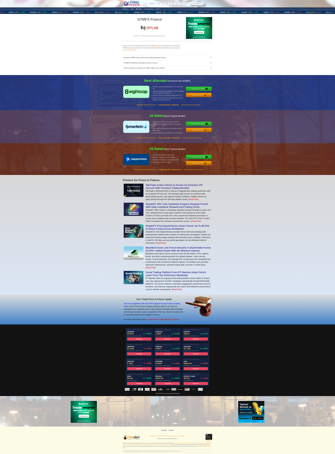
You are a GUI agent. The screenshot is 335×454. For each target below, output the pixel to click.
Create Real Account (197, 89)
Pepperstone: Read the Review (145, 170)
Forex (145, 3)
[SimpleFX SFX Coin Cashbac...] (133, 215)
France (126, 9)
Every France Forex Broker (191, 105)
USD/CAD (126, 12)
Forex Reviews (149, 9)
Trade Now (139, 339)
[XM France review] (133, 390)
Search (178, 436)
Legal (174, 436)
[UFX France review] (160, 390)
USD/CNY (22, 12)
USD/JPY (147, 12)
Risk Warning (169, 436)
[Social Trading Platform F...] (133, 283)
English (139, 9)
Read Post (180, 451)
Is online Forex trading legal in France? (162, 319)
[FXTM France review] (200, 390)
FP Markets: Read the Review (145, 138)
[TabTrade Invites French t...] (133, 196)
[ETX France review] (187, 390)
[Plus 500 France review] (127, 390)
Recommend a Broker (197, 3)
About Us (152, 436)
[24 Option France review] (193, 390)
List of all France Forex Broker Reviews (167, 393)
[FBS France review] (140, 390)
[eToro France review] (173, 390)
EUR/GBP (43, 12)
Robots (164, 3)
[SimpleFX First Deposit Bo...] (133, 237)
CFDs (158, 3)
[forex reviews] (131, 439)
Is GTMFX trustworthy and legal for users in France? (167, 63)
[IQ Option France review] (180, 390)
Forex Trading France (129, 50)
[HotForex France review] (167, 390)
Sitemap (183, 436)
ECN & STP (176, 3)
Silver (84, 12)
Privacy (163, 436)
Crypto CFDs (185, 3)
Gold (63, 12)
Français (164, 430)
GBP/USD (168, 12)
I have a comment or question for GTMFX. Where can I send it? (167, 68)
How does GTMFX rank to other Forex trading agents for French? (167, 58)
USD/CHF (190, 12)
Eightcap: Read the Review (146, 105)
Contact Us (158, 436)
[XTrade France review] (153, 390)
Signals (170, 3)
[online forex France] (131, 5)
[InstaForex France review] (147, 390)
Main (132, 9)
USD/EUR (104, 12)
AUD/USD (212, 12)
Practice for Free (197, 95)
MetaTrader (152, 3)
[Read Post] (193, 199)
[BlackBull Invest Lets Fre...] (133, 259)
